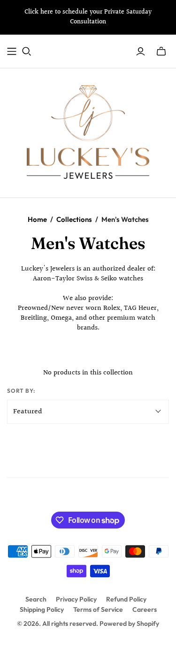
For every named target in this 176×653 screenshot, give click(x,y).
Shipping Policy (42, 609)
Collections (74, 219)
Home (37, 219)
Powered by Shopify (129, 623)
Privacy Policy (76, 599)
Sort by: (21, 390)
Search (35, 599)
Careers (144, 609)
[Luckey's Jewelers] (88, 131)
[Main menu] (11, 51)
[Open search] (26, 51)
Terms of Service (98, 609)
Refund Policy (126, 599)
